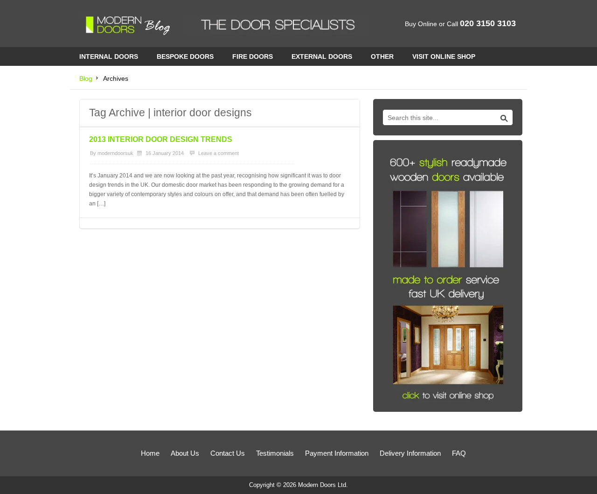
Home (150, 453)
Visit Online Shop (443, 56)
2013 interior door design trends (160, 139)
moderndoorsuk (115, 153)
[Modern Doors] (128, 26)
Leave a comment (218, 153)
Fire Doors (252, 56)
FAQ (459, 453)
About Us (185, 453)
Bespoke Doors (185, 56)
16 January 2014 (165, 153)
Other (382, 56)
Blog (85, 78)
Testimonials (275, 453)
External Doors (322, 56)
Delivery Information (410, 453)
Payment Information (336, 453)
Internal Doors (108, 56)
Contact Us (227, 453)
